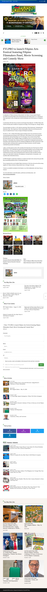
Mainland (13, 579)
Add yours (5, 329)
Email (4, 349)
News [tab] (4, 442)
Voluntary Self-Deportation (16, 409)
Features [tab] (9, 442)
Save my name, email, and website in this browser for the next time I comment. (22, 361)
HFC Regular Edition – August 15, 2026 (12, 307)
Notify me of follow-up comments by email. (14, 364)
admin (15, 183)
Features (29, 578)
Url (3, 355)
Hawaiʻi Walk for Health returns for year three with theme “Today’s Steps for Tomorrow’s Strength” (12, 294)
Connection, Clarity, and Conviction (18, 416)
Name (4, 343)
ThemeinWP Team (26, 590)
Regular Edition (30, 523)
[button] (2, 40)
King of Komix (15, 39)
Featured (8, 523)
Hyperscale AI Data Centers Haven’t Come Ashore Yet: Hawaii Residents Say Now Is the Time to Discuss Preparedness (34, 308)
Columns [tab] (15, 442)
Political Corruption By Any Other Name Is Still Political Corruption (12, 315)
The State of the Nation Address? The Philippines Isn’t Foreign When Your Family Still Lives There (36, 41)
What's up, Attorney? (17, 579)
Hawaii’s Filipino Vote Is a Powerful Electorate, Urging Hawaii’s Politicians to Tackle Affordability (24, 383)
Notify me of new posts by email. (12, 367)
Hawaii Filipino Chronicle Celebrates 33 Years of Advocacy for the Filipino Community (33, 554)
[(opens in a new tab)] (6, 390)
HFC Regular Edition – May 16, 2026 (18, 389)
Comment (5, 333)
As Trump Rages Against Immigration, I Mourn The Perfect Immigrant (26, 396)
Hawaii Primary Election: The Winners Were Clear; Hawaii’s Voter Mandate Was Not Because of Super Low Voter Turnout (25, 487)
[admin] (9, 272)
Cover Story (5, 523)
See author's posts (19, 186)
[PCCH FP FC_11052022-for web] (15, 197)
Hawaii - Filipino (13, 523)
